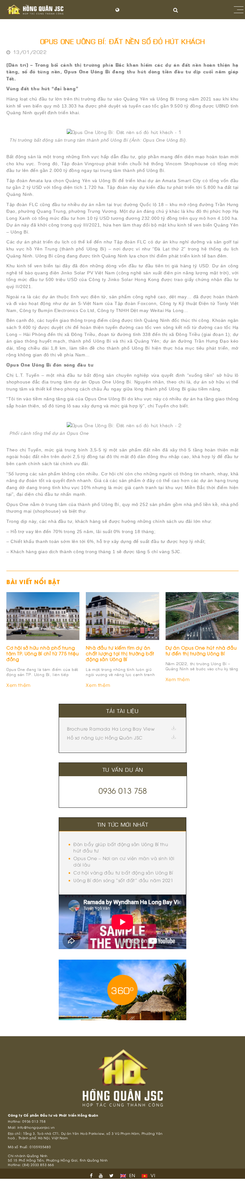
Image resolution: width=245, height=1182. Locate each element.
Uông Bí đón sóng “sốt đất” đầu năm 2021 (123, 880)
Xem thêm (18, 685)
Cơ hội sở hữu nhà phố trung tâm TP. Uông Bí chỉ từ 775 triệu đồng (42, 653)
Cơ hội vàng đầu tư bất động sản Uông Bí (123, 872)
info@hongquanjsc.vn (36, 1127)
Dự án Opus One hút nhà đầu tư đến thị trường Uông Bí (201, 650)
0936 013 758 (123, 790)
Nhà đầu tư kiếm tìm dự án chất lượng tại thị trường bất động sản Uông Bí (120, 653)
